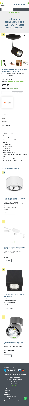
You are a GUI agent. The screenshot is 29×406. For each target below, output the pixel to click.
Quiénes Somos (8, 399)
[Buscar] (12, 9)
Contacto (6, 392)
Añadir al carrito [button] (9, 213)
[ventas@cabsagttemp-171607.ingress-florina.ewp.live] (14, 4)
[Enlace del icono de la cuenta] (24, 4)
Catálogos (7, 390)
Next (27, 63)
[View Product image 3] (19, 63)
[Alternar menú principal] (26, 9)
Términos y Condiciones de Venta (13, 401)
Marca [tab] (3, 118)
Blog (5, 388)
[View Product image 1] (4, 63)
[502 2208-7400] (16, 4)
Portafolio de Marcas (10, 396)
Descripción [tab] (4, 115)
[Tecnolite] (7, 102)
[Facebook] (19, 4)
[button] (25, 35)
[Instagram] (21, 4)
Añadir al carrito (18, 92)
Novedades (7, 394)
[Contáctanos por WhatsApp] (25, 398)
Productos (11, 12)
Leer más (7, 260)
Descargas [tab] (4, 121)
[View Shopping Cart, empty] (27, 4)
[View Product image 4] (26, 63)
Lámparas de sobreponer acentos (15, 81)
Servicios (17, 12)
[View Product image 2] (11, 63)
